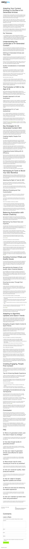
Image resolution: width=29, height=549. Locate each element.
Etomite (6, 237)
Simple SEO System (4, 547)
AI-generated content (18, 508)
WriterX (6, 307)
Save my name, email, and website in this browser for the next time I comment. (14, 540)
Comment (4, 520)
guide (5, 254)
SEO (8, 507)
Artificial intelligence (23, 508)
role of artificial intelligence (12, 121)
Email (4, 532)
